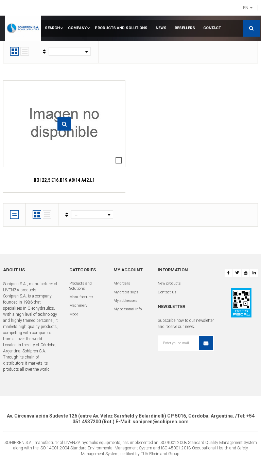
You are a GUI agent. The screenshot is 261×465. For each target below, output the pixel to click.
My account (128, 269)
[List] (25, 51)
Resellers (185, 28)
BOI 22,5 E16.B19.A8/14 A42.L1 (64, 180)
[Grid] (14, 51)
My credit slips (126, 292)
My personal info (128, 309)
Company (77, 28)
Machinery (78, 305)
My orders (122, 283)
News (161, 28)
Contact (212, 28)
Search (52, 28)
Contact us (167, 292)
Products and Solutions (121, 28)
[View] (64, 124)
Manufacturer (81, 297)
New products (169, 283)
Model (74, 314)
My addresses (125, 300)
